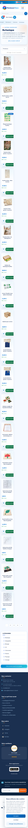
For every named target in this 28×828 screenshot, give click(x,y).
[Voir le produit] (3, 80)
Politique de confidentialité (8, 715)
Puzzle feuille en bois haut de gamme (7, 520)
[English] (19, 2)
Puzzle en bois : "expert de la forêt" (7, 68)
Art (6, 647)
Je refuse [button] (15, 820)
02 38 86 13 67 (6, 688)
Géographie (8, 641)
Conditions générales (7, 710)
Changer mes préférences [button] (16, 823)
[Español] (26, 2)
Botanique (7, 637)
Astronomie (8, 650)
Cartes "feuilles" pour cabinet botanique (7, 294)
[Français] (17, 2)
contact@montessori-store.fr (10, 690)
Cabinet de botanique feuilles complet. (7, 266)
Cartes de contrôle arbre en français (7, 604)
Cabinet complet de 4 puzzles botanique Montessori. (7, 407)
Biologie (7, 644)
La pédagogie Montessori (8, 700)
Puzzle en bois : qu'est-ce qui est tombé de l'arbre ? (7, 153)
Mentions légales (6, 712)
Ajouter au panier (10, 80)
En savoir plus (14, 773)
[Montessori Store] (11, 8)
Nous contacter (6, 703)
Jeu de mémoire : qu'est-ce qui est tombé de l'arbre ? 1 (7, 350)
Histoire (7, 653)
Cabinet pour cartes (7, 321)
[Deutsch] (24, 2)
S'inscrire (22, 790)
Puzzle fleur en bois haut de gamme (7, 463)
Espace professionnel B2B (8, 708)
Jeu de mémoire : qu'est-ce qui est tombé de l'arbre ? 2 (7, 378)
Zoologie (7, 660)
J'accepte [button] (16, 816)
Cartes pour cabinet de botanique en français (7, 435)
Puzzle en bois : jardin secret (7, 96)
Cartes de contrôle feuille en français (7, 548)
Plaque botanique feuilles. (7, 124)
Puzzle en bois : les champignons (7, 237)
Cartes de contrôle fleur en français (7, 491)
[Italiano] (21, 2)
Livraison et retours (7, 705)
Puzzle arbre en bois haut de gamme (7, 576)
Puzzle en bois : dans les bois (7, 181)
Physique (7, 657)
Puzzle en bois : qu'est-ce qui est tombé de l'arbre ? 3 (7, 209)
